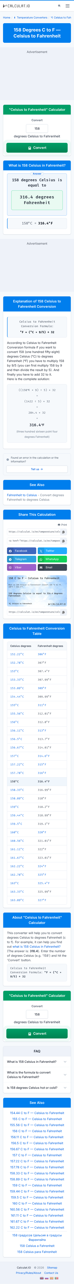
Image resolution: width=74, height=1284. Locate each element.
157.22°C (17, 764)
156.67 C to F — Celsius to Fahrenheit (37, 1149)
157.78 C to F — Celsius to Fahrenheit (37, 1167)
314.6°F (44, 756)
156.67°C (17, 747)
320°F (42, 832)
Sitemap (52, 1267)
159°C (14, 807)
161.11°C (17, 849)
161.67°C (17, 857)
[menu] (67, 6)
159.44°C (17, 815)
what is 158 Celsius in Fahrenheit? (37, 946)
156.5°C (16, 739)
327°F (42, 900)
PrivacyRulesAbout (28, 1272)
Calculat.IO (24, 1267)
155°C (14, 705)
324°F (42, 866)
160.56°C (17, 840)
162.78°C (17, 874)
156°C (14, 722)
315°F (42, 764)
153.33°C (17, 679)
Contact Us (51, 1272)
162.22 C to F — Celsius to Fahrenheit (37, 1227)
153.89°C (17, 688)
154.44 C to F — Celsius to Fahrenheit (37, 1113)
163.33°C (17, 891)
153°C (14, 671)
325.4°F (44, 883)
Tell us (35, 469)
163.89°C (17, 900)
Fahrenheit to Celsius (22, 495)
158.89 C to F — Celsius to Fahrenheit (37, 1179)
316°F (42, 773)
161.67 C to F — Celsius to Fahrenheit (37, 1221)
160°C (14, 832)
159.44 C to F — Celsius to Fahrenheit (37, 1191)
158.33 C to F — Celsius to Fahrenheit (37, 1173)
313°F (42, 730)
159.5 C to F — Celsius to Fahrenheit (37, 1197)
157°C (14, 756)
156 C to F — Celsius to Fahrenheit (37, 1131)
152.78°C (17, 662)
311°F (42, 705)
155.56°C (17, 713)
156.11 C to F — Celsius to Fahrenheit (37, 1137)
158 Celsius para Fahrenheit (37, 1252)
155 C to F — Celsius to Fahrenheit (37, 1119)
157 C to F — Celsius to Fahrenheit (37, 1155)
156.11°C (17, 730)
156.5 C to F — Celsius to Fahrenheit (37, 1143)
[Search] (59, 6)
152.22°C (17, 654)
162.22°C (17, 866)
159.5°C (16, 824)
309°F (42, 688)
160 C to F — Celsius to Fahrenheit (37, 1203)
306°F (42, 654)
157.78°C (17, 773)
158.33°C (17, 790)
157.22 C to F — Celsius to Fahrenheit (37, 1161)
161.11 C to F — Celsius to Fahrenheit (37, 1215)
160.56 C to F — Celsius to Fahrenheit (37, 1209)
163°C (14, 883)
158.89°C (17, 798)
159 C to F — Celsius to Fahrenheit (37, 1185)
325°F (42, 874)
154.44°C (17, 696)
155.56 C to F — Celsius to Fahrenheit (37, 1125)
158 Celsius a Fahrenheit (37, 1246)
